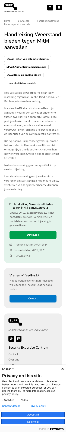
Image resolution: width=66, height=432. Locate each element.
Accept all (33, 414)
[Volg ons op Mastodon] (11, 339)
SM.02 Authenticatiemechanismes (26, 67)
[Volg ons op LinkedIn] (18, 339)
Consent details (11, 406)
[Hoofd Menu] (59, 7)
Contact (33, 298)
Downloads (23, 20)
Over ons (13, 359)
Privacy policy (38, 406)
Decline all (33, 421)
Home (7, 20)
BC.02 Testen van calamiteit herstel (28, 59)
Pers (11, 365)
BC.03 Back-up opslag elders (24, 75)
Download (33, 234)
